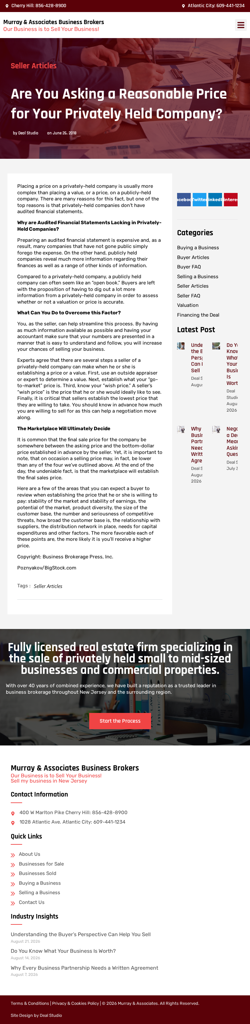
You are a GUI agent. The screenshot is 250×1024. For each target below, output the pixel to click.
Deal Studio (51, 1015)
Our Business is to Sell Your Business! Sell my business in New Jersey (56, 778)
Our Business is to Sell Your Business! (51, 29)
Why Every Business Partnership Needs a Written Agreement (84, 968)
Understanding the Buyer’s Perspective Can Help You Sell (81, 934)
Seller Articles (34, 66)
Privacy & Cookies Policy (75, 1003)
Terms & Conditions (30, 1003)
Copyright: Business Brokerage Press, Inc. (65, 557)
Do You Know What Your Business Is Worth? (237, 364)
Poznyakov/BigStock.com (46, 568)
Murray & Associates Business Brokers (53, 22)
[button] (241, 25)
